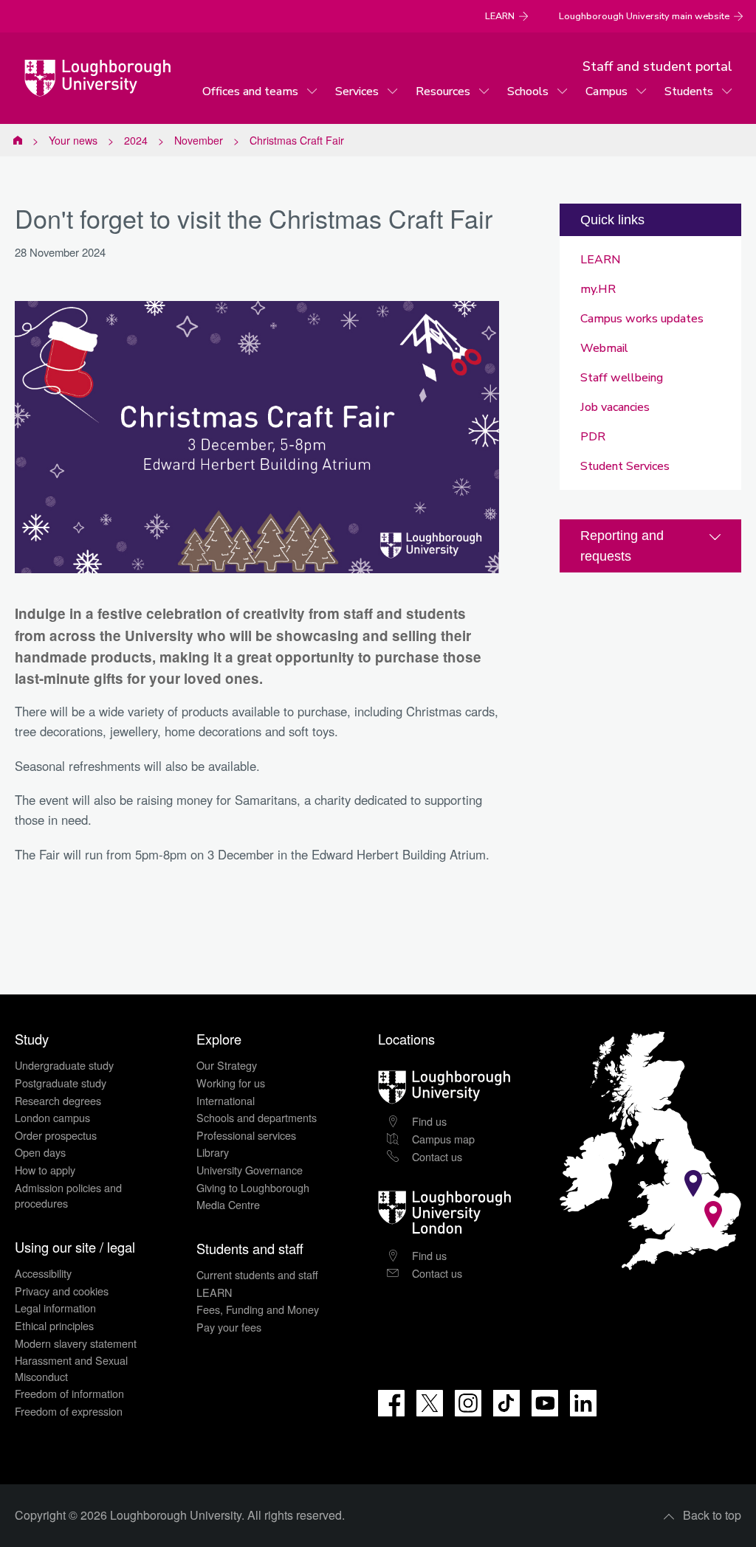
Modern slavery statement (76, 1343)
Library (212, 1152)
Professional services (246, 1135)
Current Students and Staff (18, 140)
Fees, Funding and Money (257, 1309)
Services (357, 91)
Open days (40, 1152)
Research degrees (58, 1100)
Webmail (604, 348)
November (198, 140)
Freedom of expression (69, 1411)
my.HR (598, 289)
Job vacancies (615, 407)
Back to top (712, 1514)
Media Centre (228, 1204)
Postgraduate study (60, 1082)
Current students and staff (257, 1274)
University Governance (249, 1169)
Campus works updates (642, 319)
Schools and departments (256, 1117)
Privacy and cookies (62, 1290)
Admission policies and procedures (68, 1195)
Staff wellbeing (621, 378)
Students (688, 91)
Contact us (437, 1156)
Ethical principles (54, 1325)
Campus (606, 91)
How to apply (45, 1169)
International (225, 1100)
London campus (52, 1117)
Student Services (625, 466)
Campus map (443, 1138)
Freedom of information (69, 1393)
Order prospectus (56, 1135)
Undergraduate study (64, 1065)
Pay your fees (228, 1327)
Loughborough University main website (644, 16)
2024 (136, 140)
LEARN (500, 16)
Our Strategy (226, 1065)
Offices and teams (250, 91)
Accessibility (43, 1273)
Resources (443, 91)
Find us (429, 1121)
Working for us (230, 1082)
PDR (592, 437)
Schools (528, 91)
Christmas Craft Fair (297, 140)
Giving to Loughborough (252, 1187)
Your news (73, 140)
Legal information (55, 1307)
